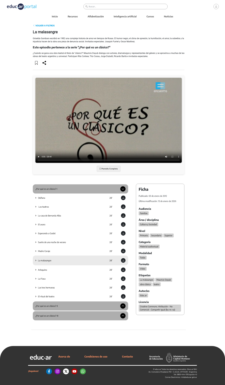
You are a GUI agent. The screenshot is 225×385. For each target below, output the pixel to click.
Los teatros (43, 206)
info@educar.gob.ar (189, 377)
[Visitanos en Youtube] (74, 371)
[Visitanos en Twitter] (66, 371)
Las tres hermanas (46, 287)
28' (111, 198)
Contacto (127, 356)
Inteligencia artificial (125, 16)
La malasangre (44, 260)
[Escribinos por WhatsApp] (83, 371)
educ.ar (158, 369)
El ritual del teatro (46, 296)
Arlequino (42, 270)
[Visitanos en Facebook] (49, 371)
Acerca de (64, 356)
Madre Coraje (44, 251)
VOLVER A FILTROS (45, 25)
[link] (216, 6)
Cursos (150, 16)
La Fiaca (41, 278)
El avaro (41, 224)
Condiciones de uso (95, 356)
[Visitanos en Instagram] (57, 371)
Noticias (168, 16)
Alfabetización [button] (96, 16)
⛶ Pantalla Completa (108, 169)
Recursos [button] (73, 16)
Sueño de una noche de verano (52, 242)
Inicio (55, 16)
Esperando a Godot (46, 233)
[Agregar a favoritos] (36, 63)
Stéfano (41, 198)
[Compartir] (44, 63)
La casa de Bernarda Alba (49, 215)
